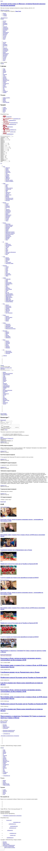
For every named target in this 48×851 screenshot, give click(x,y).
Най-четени (3, 655)
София (4, 107)
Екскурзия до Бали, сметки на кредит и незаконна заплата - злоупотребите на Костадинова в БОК (20, 659)
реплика (2, 441)
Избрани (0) (10, 438)
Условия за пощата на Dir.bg (9, 847)
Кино (4, 85)
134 (8, 701)
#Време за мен (6, 80)
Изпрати (2, 429)
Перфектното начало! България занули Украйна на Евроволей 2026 (19, 563)
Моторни (5, 34)
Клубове (5, 86)
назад (1, 1)
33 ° (1, 163)
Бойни (4, 31)
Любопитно (5, 27)
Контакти (5, 725)
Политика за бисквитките (8, 731)
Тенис (4, 22)
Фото (4, 39)
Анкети (4, 76)
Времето (5, 81)
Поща (4, 99)
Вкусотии (5, 78)
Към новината (3, 722)
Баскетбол (5, 24)
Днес (4, 375)
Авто (4, 75)
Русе (4, 112)
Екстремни (5, 33)
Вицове (4, 77)
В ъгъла (4, 35)
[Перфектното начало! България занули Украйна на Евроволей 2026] (8, 560)
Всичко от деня (3, 721)
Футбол (5, 15)
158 (8, 694)
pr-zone (4, 36)
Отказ (3, 368)
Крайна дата (9, 367)
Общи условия (6, 727)
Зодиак (4, 84)
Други (4, 37)
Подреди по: (3, 439)
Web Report (5, 402)
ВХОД (1, 437)
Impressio (5, 383)
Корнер (5, 14)
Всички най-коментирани (6, 654)
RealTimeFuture (6, 386)
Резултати (5, 30)
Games (4, 82)
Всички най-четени (4, 580)
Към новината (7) (4, 438)
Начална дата (3, 367)
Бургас (4, 110)
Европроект (5, 728)
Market (4, 98)
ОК (1, 368)
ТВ (3, 87)
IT (3, 382)
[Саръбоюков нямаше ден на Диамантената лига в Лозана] (8, 546)
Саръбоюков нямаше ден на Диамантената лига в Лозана (16, 550)
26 (7, 713)
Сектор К (5, 26)
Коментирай (3, 420)
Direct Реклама (6, 102)
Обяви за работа (6, 97)
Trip (4, 89)
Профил (5, 413)
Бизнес (4, 379)
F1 (3, 25)
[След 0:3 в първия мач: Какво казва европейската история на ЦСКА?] (8, 574)
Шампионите (6, 32)
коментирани (6, 507)
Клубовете (5, 391)
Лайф (4, 376)
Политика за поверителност (9, 730)
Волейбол (5, 23)
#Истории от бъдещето (8, 373)
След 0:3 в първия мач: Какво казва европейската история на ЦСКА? (19, 577)
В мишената (5, 28)
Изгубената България (7, 390)
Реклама (4, 724)
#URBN (4, 92)
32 (7, 706)
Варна (4, 109)
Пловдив (5, 108)
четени (1, 507)
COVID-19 (5, 91)
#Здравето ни (6, 83)
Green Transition (6, 385)
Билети (4, 101)
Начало (4, 13)
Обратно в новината (4, 10)
